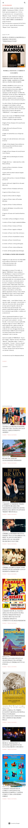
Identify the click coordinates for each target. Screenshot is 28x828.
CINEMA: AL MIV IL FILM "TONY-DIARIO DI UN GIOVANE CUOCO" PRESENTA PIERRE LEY (14, 569)
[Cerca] (25, 2)
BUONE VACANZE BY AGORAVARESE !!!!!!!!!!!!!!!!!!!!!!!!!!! (11, 459)
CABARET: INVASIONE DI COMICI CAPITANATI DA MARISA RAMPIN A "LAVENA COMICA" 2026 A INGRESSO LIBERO (12, 792)
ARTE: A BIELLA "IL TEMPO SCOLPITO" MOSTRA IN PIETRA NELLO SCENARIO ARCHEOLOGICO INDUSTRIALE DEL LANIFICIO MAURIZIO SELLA (13, 715)
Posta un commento (12, 434)
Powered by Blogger (15, 823)
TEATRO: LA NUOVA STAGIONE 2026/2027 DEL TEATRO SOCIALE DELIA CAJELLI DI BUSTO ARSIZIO (13, 429)
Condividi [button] (4, 361)
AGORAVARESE (7, 5)
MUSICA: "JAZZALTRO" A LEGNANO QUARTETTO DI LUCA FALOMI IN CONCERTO (12, 745)
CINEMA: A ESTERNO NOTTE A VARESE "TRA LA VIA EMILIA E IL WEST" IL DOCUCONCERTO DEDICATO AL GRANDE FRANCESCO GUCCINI (13, 537)
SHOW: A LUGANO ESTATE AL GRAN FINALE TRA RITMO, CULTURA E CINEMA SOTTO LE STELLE (13, 661)
